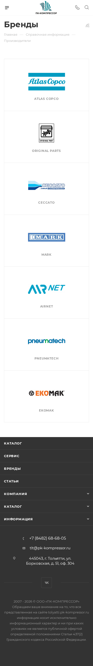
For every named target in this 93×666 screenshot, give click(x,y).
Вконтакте (46, 582)
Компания (15, 494)
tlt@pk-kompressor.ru (50, 548)
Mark (46, 254)
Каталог (13, 443)
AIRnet (46, 306)
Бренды (12, 469)
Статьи (11, 481)
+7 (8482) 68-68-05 (47, 538)
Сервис (11, 456)
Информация (18, 519)
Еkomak (46, 410)
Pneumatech (46, 358)
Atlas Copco (46, 99)
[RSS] (87, 25)
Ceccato (46, 202)
